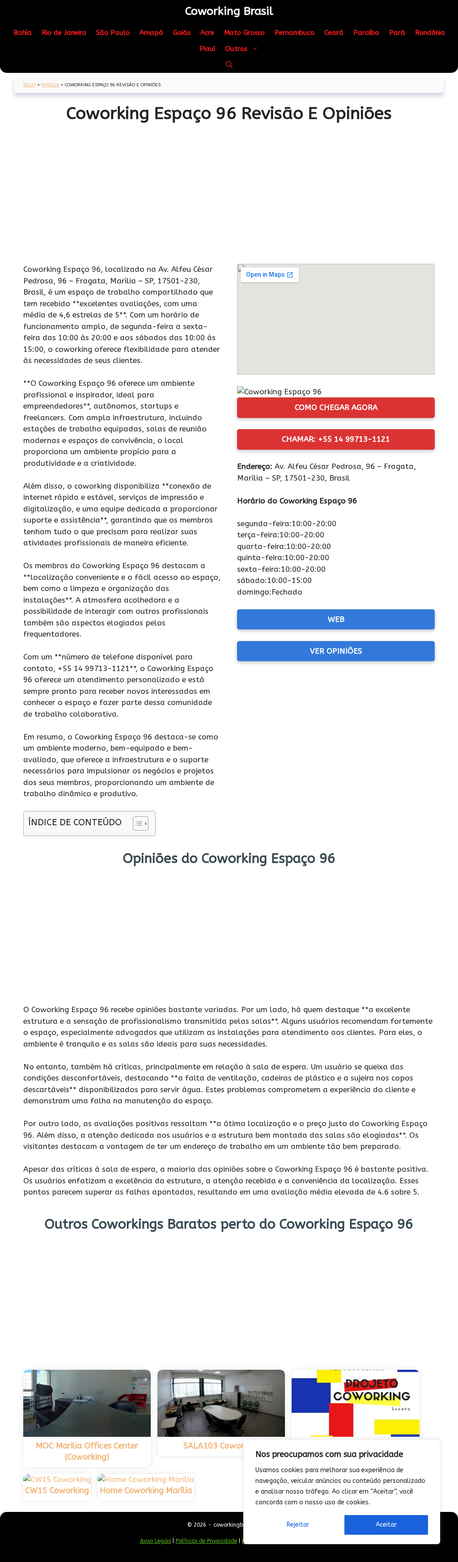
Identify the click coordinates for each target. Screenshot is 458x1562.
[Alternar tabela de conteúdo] (136, 823)
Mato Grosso (244, 33)
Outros (236, 49)
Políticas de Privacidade (206, 1541)
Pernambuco (294, 33)
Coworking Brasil (229, 11)
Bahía (22, 33)
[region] (341, 1492)
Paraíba (366, 33)
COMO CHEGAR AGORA (336, 407)
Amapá (151, 33)
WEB (336, 619)
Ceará (334, 33)
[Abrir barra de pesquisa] (229, 65)
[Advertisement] (229, 190)
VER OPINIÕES (336, 650)
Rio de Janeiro (64, 33)
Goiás (182, 33)
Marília (50, 85)
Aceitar (386, 1524)
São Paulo (113, 33)
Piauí (207, 49)
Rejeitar (298, 1524)
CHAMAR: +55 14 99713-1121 (336, 439)
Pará (397, 33)
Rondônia (430, 33)
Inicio (29, 85)
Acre (207, 33)
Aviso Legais (155, 1541)
